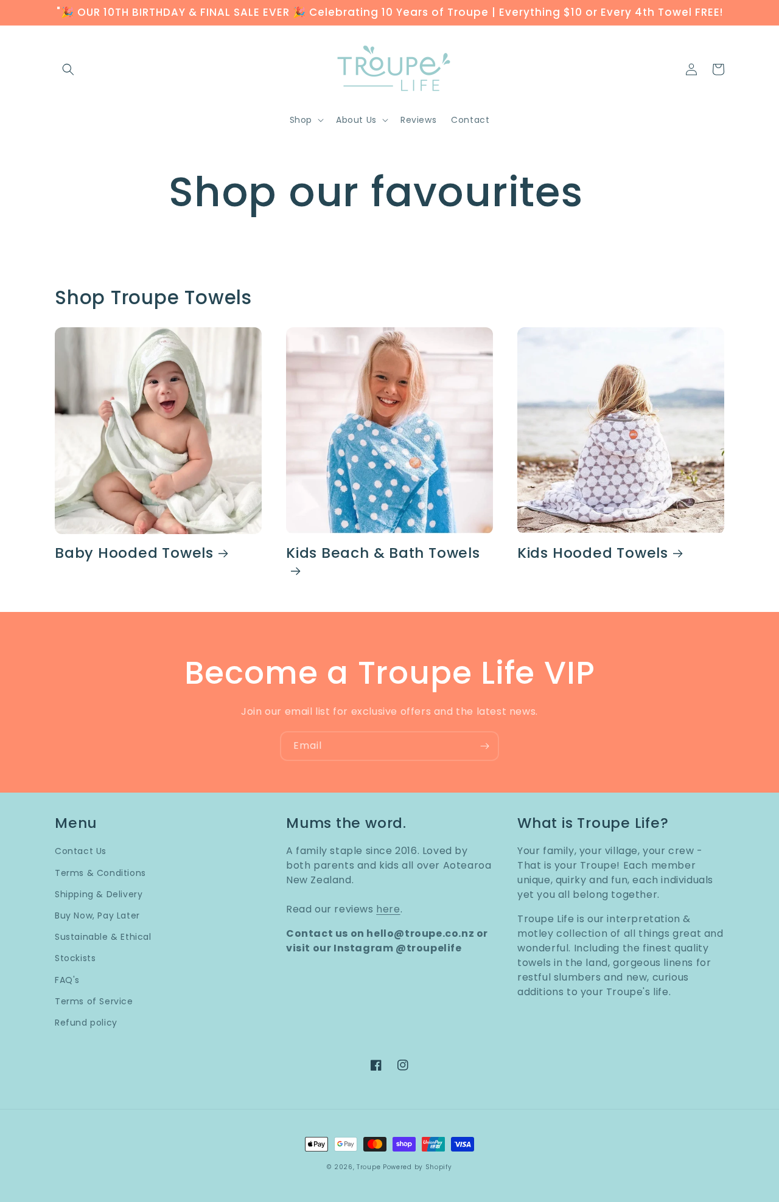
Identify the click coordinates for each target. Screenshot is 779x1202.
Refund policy (86, 1022)
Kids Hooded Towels (592, 553)
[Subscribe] (484, 746)
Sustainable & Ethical (103, 937)
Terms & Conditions (100, 873)
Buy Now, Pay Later (97, 915)
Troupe (368, 1167)
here (388, 909)
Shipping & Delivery (98, 894)
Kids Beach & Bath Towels (383, 553)
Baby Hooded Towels (134, 553)
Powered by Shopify (417, 1167)
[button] (68, 69)
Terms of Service (94, 1001)
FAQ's (67, 980)
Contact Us (81, 851)
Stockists (75, 958)
